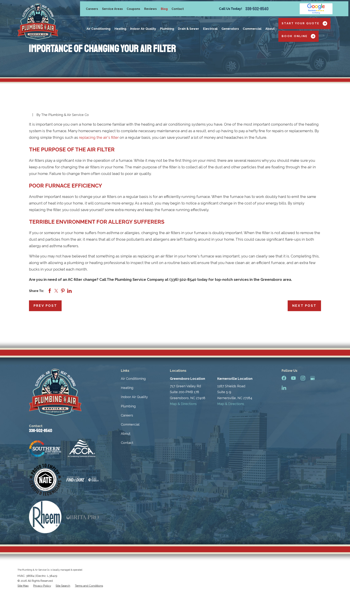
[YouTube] (293, 378)
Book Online (295, 36)
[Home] (38, 21)
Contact (178, 9)
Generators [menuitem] (230, 28)
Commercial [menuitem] (252, 28)
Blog (164, 9)
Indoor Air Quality (134, 397)
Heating (127, 388)
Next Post (304, 305)
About (125, 433)
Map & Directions (183, 404)
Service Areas (112, 9)
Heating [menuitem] (120, 28)
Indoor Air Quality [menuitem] (143, 28)
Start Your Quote (300, 23)
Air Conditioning (133, 379)
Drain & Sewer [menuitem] (188, 28)
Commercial (130, 424)
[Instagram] (303, 378)
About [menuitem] (270, 28)
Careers (92, 9)
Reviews (150, 9)
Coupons (133, 9)
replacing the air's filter (99, 137)
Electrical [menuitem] (210, 28)
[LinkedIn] (284, 387)
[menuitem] (23, 585)
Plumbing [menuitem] (167, 28)
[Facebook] (284, 378)
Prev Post (45, 305)
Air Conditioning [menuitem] (98, 28)
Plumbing (128, 406)
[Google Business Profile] (312, 378)
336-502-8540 (257, 9)
